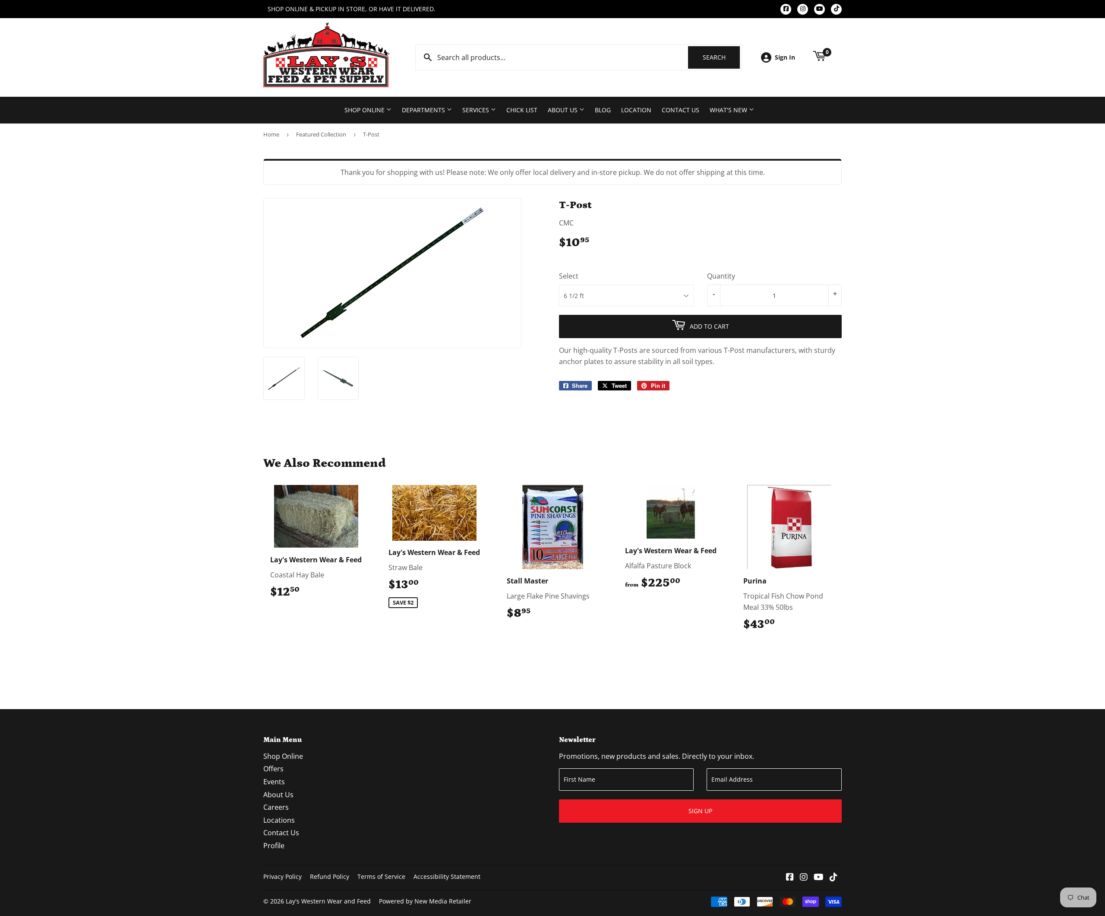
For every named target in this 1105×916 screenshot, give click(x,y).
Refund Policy (329, 876)
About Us (563, 110)
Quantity (721, 276)
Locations (279, 820)
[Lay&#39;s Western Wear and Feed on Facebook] (790, 877)
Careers (276, 807)
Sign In (785, 57)
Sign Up (700, 811)
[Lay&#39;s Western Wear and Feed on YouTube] (819, 877)
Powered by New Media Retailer (425, 901)
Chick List (521, 110)
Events (274, 781)
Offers (273, 768)
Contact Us (680, 110)
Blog (603, 110)
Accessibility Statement (447, 876)
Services (476, 110)
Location (636, 110)
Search (721, 57)
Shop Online (365, 110)
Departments (424, 110)
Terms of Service (381, 876)
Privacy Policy (282, 876)
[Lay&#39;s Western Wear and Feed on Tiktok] (833, 877)
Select (568, 276)
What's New (729, 110)
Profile (273, 845)
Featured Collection (321, 134)
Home (271, 134)
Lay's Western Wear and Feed (328, 901)
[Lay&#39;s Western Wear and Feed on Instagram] (804, 877)
